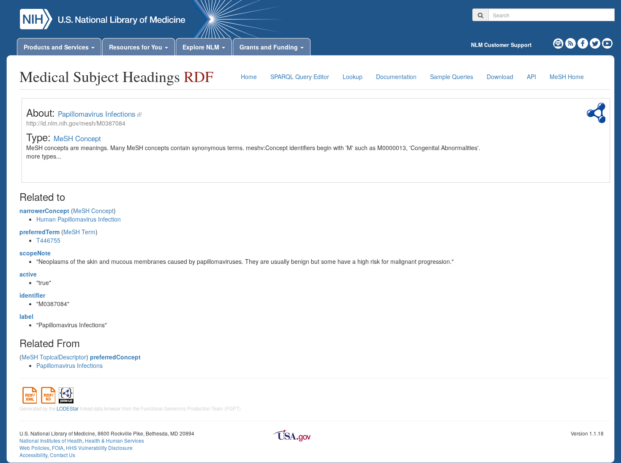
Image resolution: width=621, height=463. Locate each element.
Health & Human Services (114, 440)
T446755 (48, 240)
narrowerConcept (44, 210)
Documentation (396, 76)
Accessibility (33, 454)
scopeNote (35, 253)
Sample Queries (451, 76)
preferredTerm (39, 231)
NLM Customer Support (501, 45)
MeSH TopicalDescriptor (54, 357)
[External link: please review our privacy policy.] (583, 42)
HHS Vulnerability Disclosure (99, 447)
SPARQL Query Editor (299, 76)
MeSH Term (79, 231)
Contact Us (62, 454)
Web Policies (34, 447)
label (26, 316)
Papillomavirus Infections (96, 114)
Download (500, 76)
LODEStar (68, 408)
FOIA (57, 447)
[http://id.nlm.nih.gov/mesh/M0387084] (139, 114)
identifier (32, 295)
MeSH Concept (77, 138)
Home (249, 76)
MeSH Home (567, 76)
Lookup (352, 76)
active (28, 274)
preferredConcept (115, 357)
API (531, 76)
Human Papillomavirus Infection (78, 219)
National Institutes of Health (50, 440)
